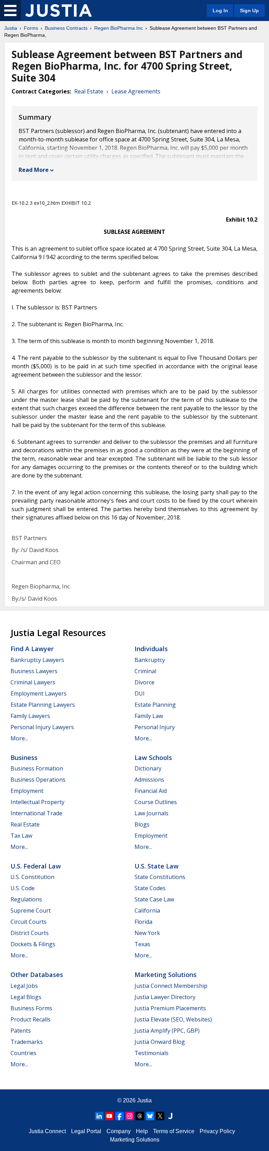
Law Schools (153, 757)
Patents (21, 1030)
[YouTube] (109, 1116)
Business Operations (38, 779)
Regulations (26, 899)
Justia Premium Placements (170, 1008)
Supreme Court (31, 910)
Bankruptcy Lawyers (37, 660)
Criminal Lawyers (33, 682)
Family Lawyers (30, 716)
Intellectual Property (37, 802)
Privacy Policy (217, 1131)
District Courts (30, 933)
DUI (139, 693)
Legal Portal (86, 1131)
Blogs (142, 824)
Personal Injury (154, 727)
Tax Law (21, 835)
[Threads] (140, 1116)
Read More (34, 170)
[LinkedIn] (99, 1116)
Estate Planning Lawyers (43, 705)
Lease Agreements (135, 91)
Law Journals (151, 813)
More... (19, 738)
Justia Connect (47, 1131)
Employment (27, 791)
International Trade (36, 813)
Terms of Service (173, 1131)
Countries (23, 1053)
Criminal (145, 671)
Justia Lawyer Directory (164, 997)
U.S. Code (23, 888)
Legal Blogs (26, 997)
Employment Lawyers (39, 693)
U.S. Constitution (32, 877)
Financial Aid (150, 791)
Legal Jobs (24, 986)
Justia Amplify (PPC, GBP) (167, 1030)
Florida (143, 922)
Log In (220, 10)
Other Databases (37, 974)
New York (147, 933)
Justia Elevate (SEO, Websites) (173, 1019)
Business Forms (31, 1008)
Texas (142, 944)
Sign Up (249, 10)
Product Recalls (30, 1019)
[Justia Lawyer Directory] (170, 1116)
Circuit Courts (29, 922)
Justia (10, 28)
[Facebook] (119, 1116)
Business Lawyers (34, 671)
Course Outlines (155, 802)
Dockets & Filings (33, 944)
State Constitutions (159, 877)
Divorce (144, 682)
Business (24, 757)
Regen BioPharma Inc (118, 28)
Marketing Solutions (165, 974)
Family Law (148, 716)
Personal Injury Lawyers (42, 727)
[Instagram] (129, 1116)
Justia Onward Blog (159, 1042)
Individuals (151, 648)
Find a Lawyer (32, 648)
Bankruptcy (149, 660)
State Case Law (154, 899)
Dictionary (147, 768)
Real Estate (88, 91)
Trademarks (27, 1042)
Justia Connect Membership (170, 986)
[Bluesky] (150, 1116)
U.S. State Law (156, 866)
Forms (31, 28)
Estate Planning (155, 705)
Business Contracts (66, 28)
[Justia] (58, 10)
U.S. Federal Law (36, 866)
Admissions (149, 779)
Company (118, 1131)
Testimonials (151, 1053)
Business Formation (37, 768)
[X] (160, 1116)
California (147, 910)
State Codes (150, 888)
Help (142, 1131)
